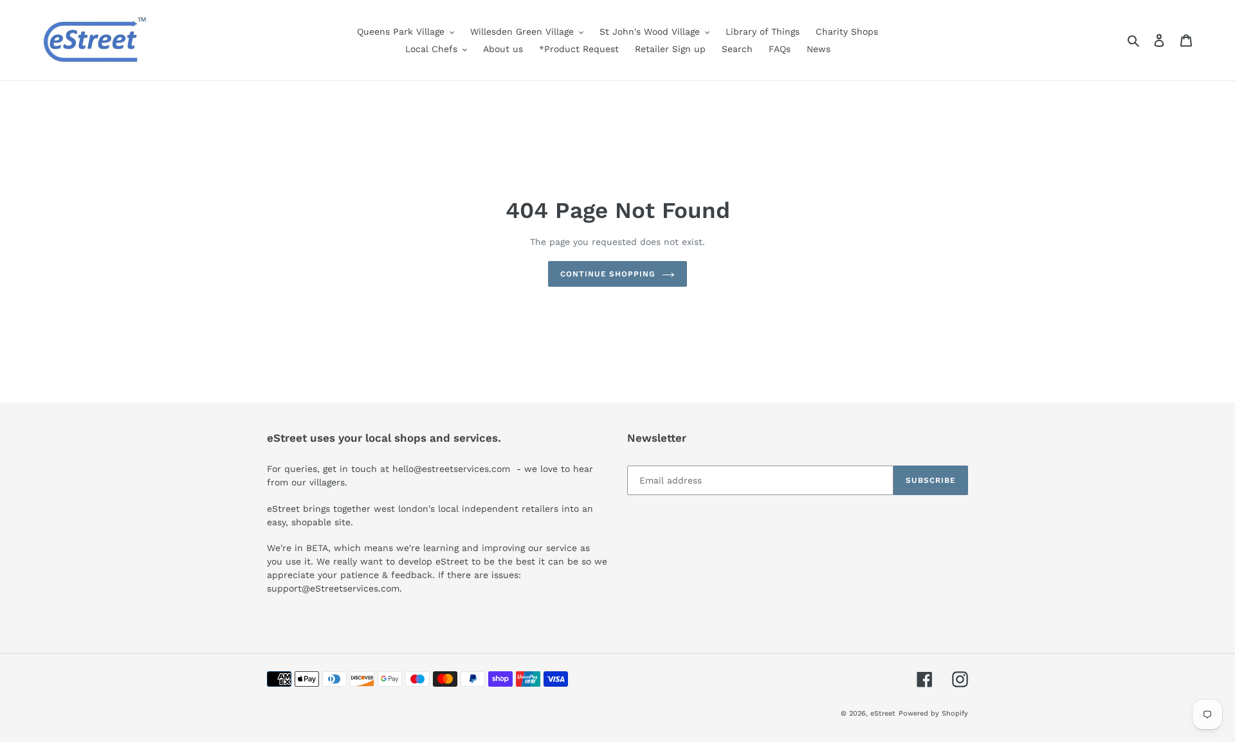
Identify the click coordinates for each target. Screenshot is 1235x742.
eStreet (882, 713)
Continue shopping (607, 273)
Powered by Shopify (933, 713)
